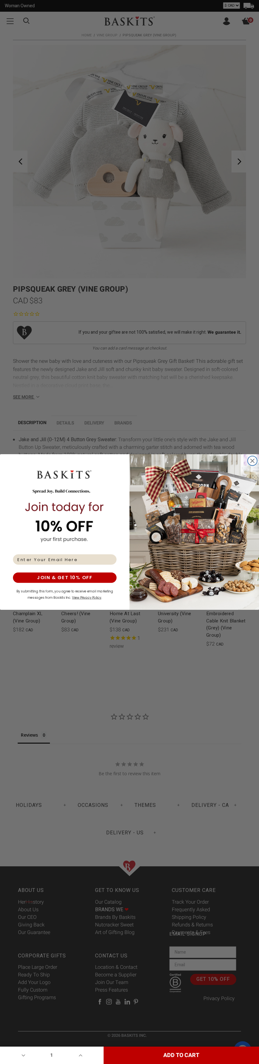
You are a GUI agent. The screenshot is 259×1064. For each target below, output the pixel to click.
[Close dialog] (252, 461)
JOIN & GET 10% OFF (65, 577)
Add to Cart (181, 1055)
